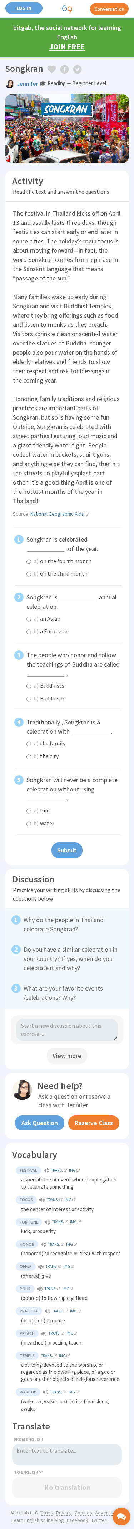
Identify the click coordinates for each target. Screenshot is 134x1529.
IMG (72, 1170)
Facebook (77, 1520)
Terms (46, 1512)
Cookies (83, 1512)
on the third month (61, 573)
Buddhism (49, 698)
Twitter (98, 1520)
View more (67, 1056)
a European (51, 631)
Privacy (64, 1512)
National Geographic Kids (57, 514)
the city (46, 756)
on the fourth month (62, 560)
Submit (67, 850)
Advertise (105, 1512)
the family (49, 743)
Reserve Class (94, 1123)
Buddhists (49, 685)
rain (42, 810)
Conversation (109, 9)
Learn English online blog (37, 1520)
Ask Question (39, 1123)
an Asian (47, 618)
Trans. (57, 1170)
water (44, 823)
